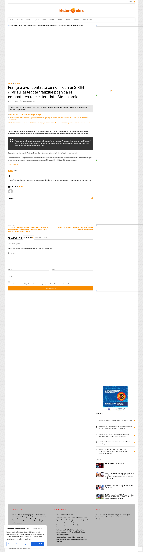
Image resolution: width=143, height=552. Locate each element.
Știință (37, 19)
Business (20, 19)
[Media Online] (71, 14)
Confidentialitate (87, 19)
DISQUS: (46, 237)
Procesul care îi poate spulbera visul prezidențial (25, 115)
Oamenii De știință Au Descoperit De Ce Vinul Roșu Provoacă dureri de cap (75, 228)
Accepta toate (38, 544)
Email (54, 269)
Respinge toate (25, 544)
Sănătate (52, 19)
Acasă (12, 19)
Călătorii (76, 19)
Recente (98, 459)
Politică (60, 19)
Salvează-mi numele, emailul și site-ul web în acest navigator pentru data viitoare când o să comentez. (39, 284)
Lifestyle (28, 19)
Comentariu (12, 253)
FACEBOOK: (38, 237)
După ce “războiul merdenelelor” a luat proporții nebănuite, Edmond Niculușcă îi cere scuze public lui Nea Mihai (71, 539)
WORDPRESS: (28, 237)
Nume (10, 269)
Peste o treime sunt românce (114, 463)
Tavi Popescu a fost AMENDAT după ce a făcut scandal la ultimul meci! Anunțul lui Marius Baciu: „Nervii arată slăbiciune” (119, 496)
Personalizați (12, 544)
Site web (10, 276)
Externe (68, 19)
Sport (44, 19)
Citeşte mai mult (13, 164)
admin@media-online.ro (102, 519)
